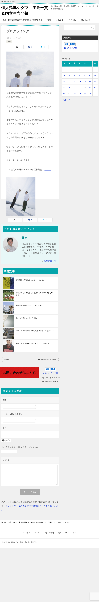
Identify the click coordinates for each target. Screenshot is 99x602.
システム (59, 20)
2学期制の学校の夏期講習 (47, 359)
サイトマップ (70, 533)
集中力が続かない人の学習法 (26, 318)
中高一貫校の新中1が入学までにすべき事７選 (32, 343)
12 (64, 81)
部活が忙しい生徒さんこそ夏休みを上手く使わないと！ (34, 294)
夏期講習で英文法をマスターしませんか (30, 280)
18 (95, 81)
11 (95, 75)
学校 (9, 41)
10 (90, 75)
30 (85, 93)
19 (64, 87)
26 (64, 93)
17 (90, 81)
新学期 (6, 359)
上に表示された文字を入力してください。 (21, 447)
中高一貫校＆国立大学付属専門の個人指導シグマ (22, 20)
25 (95, 87)
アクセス (72, 20)
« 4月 (64, 100)
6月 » (70, 100)
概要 (49, 20)
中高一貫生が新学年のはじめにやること (30, 305)
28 (74, 93)
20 (69, 87)
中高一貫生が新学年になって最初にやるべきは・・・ (35, 331)
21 (74, 87)
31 (90, 93)
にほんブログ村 (50, 373)
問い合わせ (85, 20)
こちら (47, 169)
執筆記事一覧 (50, 261)
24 (90, 87)
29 (80, 93)
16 (85, 81)
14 (74, 81)
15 (80, 81)
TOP (23, 522)
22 (80, 87)
